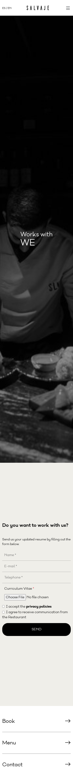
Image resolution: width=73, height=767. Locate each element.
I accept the (28, 606)
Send (36, 629)
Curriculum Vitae (19, 588)
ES (4, 8)
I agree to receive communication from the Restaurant (35, 615)
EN (9, 8)
